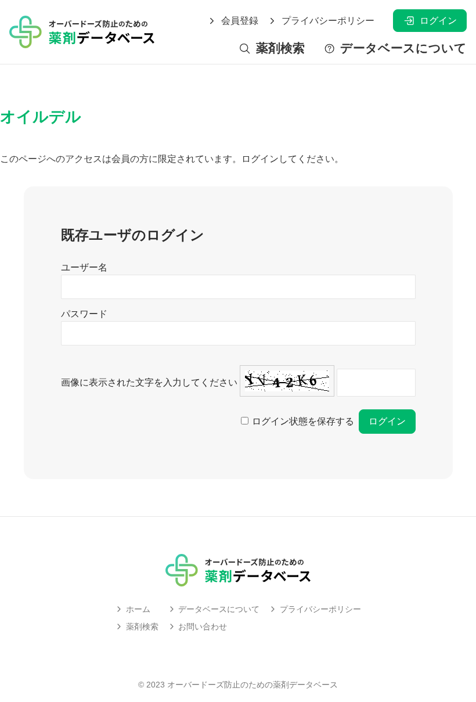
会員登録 (239, 21)
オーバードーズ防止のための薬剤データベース (252, 684)
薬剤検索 (280, 48)
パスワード (84, 314)
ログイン (438, 21)
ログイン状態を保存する (303, 421)
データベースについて (403, 48)
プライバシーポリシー (328, 21)
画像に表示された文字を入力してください (149, 382)
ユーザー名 (84, 267)
